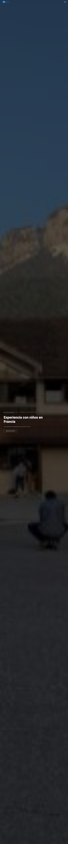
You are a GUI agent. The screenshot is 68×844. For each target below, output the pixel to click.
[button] (65, 2)
